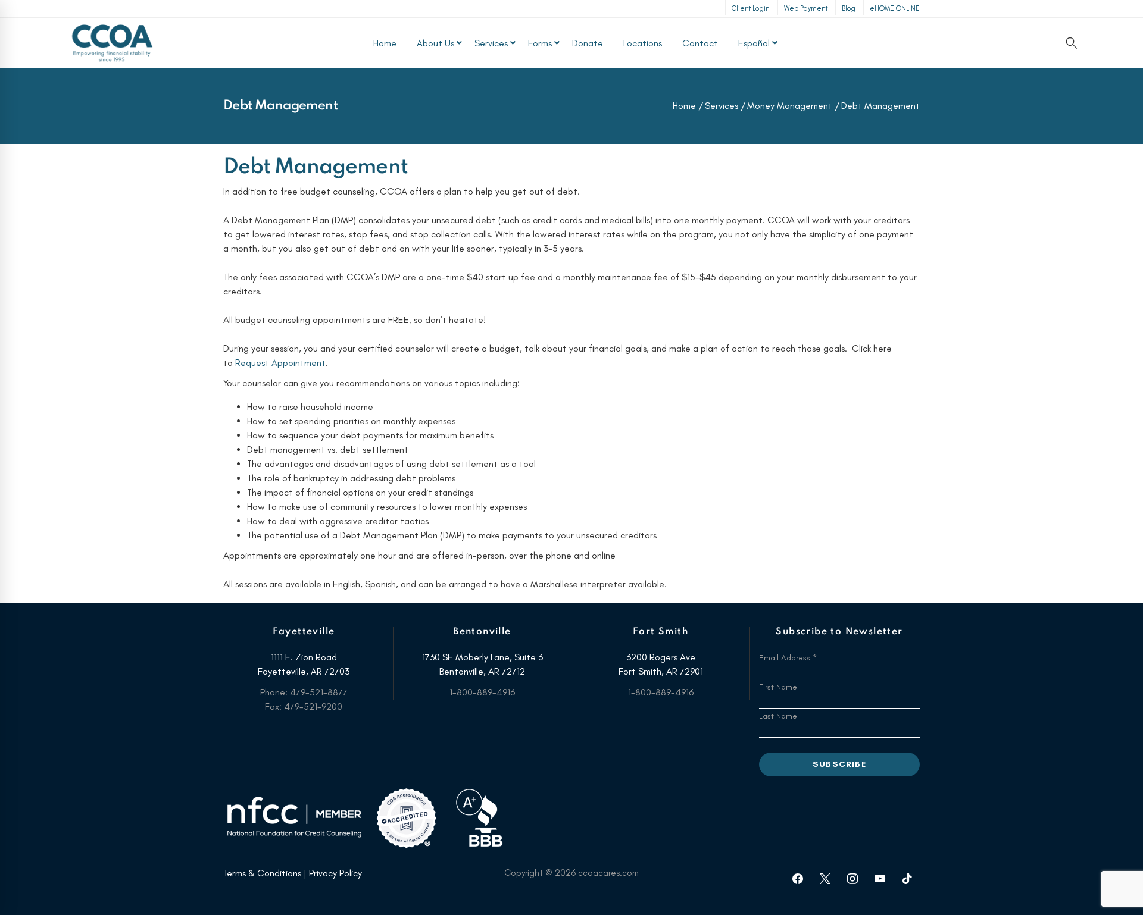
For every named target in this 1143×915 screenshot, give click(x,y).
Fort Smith (660, 632)
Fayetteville (304, 632)
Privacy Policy (335, 873)
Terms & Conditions (262, 873)
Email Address (788, 658)
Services (721, 105)
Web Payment (805, 8)
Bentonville (482, 632)
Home (684, 105)
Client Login (751, 8)
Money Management (789, 105)
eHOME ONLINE (895, 8)
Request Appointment (280, 362)
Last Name (778, 716)
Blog (848, 8)
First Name (778, 687)
